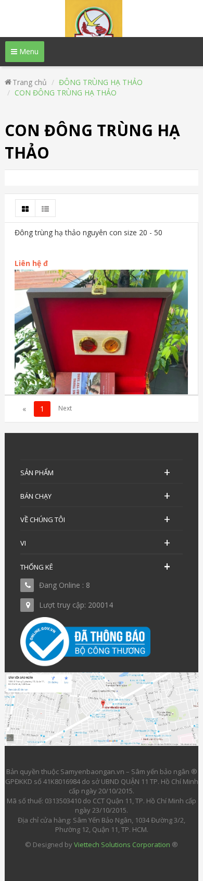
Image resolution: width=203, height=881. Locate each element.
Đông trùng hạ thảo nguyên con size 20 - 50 (88, 232)
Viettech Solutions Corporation (122, 844)
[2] (65, 409)
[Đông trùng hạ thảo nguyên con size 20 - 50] (101, 385)
